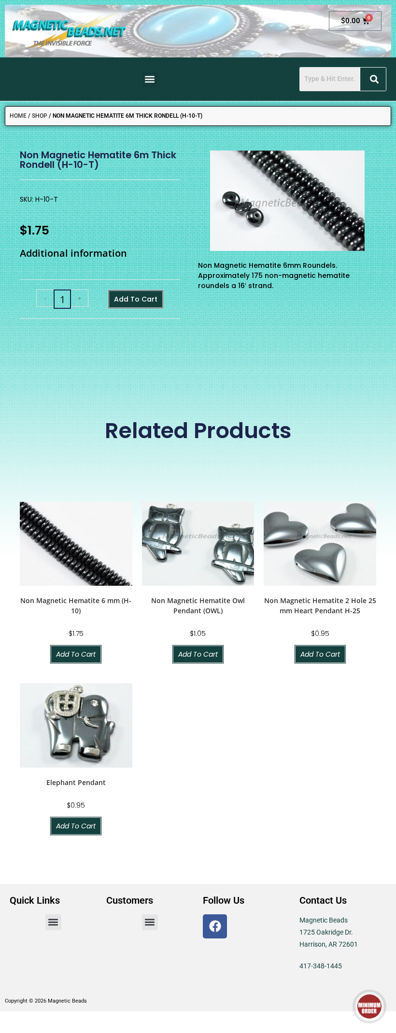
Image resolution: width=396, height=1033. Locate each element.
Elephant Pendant (76, 782)
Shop (39, 115)
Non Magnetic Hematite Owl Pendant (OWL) (198, 605)
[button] (150, 79)
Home (18, 115)
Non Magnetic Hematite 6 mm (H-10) (75, 605)
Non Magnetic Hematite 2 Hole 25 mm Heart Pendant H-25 (320, 605)
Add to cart (135, 299)
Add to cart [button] (76, 654)
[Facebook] (215, 926)
